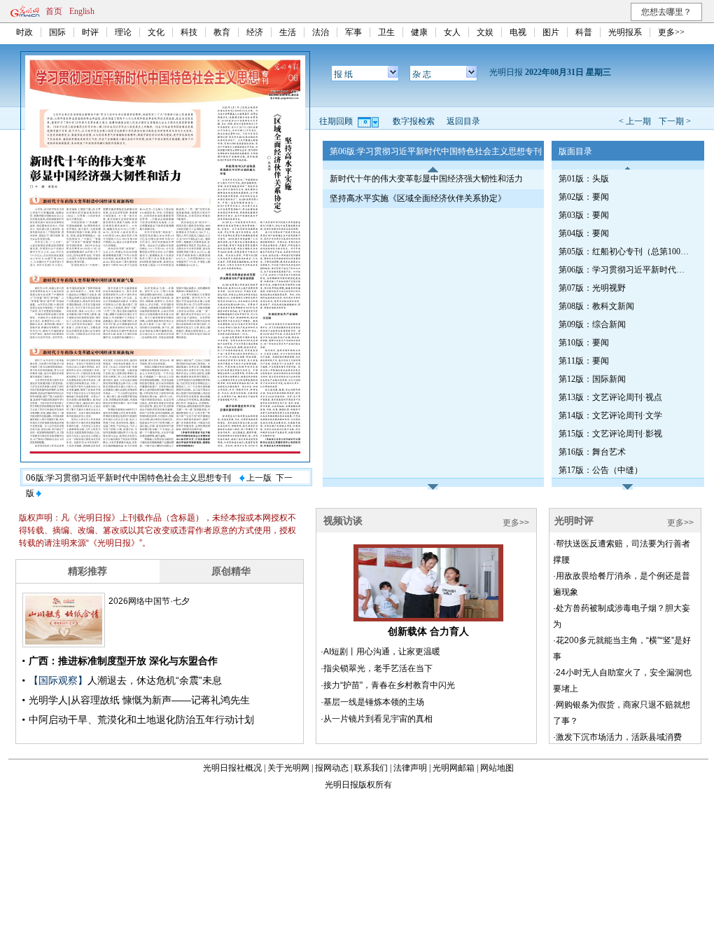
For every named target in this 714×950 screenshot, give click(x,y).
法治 (320, 32)
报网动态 (332, 768)
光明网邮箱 (454, 768)
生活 (287, 32)
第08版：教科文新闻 (596, 306)
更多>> (671, 32)
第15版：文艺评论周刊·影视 (610, 434)
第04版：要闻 (584, 233)
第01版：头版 (584, 179)
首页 (54, 11)
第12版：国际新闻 (592, 379)
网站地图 (497, 768)
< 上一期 (635, 121)
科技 (189, 32)
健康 (419, 32)
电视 (518, 32)
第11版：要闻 (584, 361)
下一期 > (675, 121)
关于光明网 (288, 768)
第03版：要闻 (584, 215)
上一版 (258, 478)
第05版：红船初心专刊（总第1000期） (625, 251)
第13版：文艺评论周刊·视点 (610, 397)
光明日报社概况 (232, 768)
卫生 (386, 32)
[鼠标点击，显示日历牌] (369, 121)
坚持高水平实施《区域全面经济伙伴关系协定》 (418, 198)
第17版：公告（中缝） (601, 470)
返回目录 (463, 121)
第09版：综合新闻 (592, 324)
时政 (24, 32)
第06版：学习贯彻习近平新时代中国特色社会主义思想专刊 (625, 270)
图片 (550, 32)
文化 (156, 32)
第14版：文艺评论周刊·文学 (610, 415)
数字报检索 (414, 121)
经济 (254, 32)
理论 (123, 32)
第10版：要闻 (584, 342)
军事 (353, 32)
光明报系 (625, 32)
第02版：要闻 (584, 197)
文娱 (485, 32)
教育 (222, 32)
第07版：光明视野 (592, 288)
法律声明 (410, 768)
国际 (57, 32)
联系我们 (371, 768)
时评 (90, 32)
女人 (452, 32)
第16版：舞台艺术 (592, 452)
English (81, 11)
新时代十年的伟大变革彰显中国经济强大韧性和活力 (426, 179)
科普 (583, 32)
